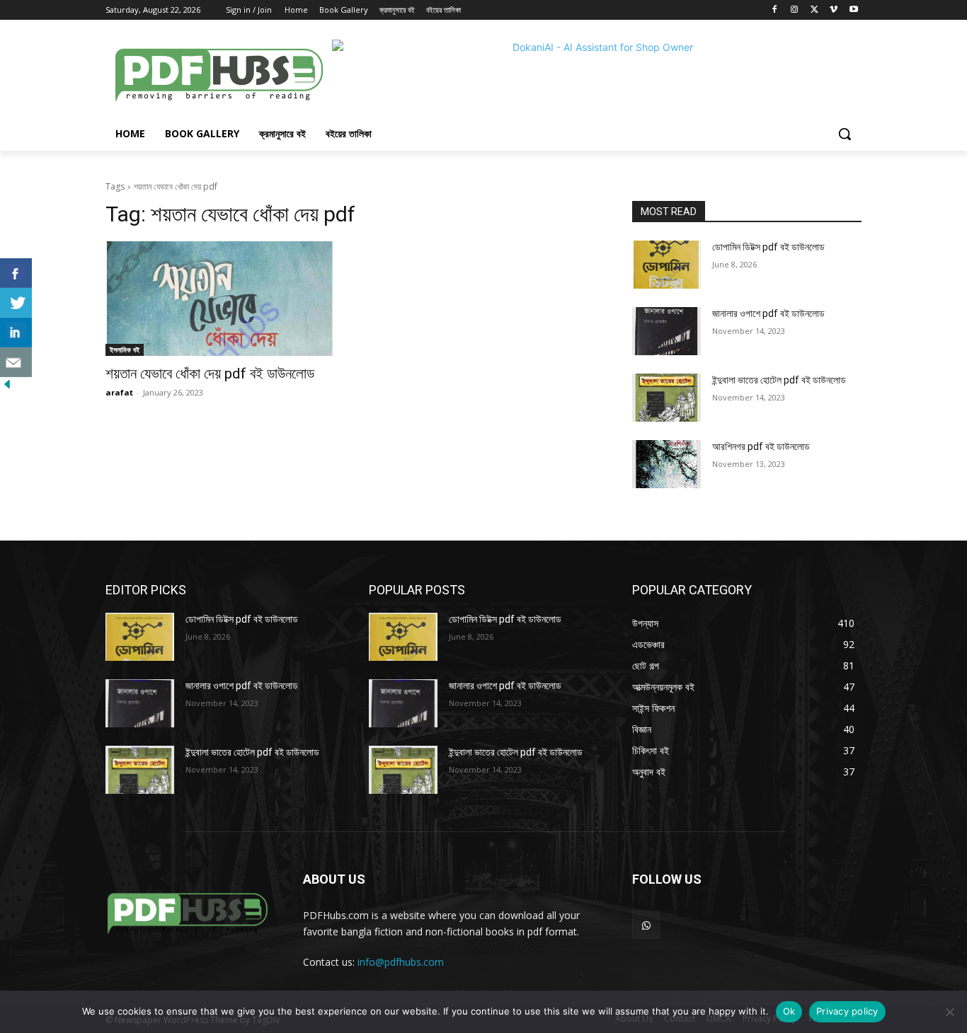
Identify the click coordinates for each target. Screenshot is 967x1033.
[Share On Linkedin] (16, 332)
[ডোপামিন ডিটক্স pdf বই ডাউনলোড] (666, 265)
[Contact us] (16, 362)
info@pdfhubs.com (400, 962)
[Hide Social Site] (7, 387)
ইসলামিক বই (124, 349)
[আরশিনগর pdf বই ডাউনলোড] (666, 464)
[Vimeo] (833, 10)
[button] (845, 134)
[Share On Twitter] (16, 303)
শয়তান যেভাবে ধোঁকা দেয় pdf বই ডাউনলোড (209, 373)
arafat (119, 392)
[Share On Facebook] (16, 273)
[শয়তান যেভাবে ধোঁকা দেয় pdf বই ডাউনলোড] (220, 298)
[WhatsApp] (646, 925)
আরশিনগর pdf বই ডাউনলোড (761, 446)
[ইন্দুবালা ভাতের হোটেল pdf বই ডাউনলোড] (666, 398)
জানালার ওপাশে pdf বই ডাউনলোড (768, 313)
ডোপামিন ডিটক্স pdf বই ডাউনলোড (768, 247)
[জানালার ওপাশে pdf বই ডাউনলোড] (666, 331)
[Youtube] (853, 10)
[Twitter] (814, 10)
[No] (949, 1012)
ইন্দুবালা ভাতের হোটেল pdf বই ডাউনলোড (779, 380)
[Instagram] (794, 10)
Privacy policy (847, 1011)
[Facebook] (775, 10)
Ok (789, 1011)
